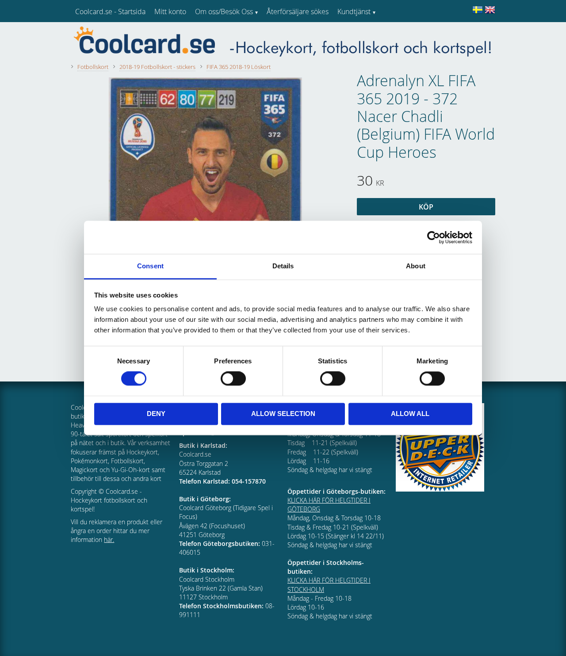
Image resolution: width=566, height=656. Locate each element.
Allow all (410, 413)
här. (109, 539)
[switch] (233, 379)
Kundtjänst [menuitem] (354, 11)
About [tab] (415, 266)
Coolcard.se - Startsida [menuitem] (110, 11)
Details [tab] (283, 266)
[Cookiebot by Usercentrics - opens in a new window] (433, 237)
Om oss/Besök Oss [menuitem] (224, 11)
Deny (156, 413)
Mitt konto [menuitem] (170, 11)
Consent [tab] (150, 266)
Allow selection (283, 413)
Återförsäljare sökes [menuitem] (298, 11)
